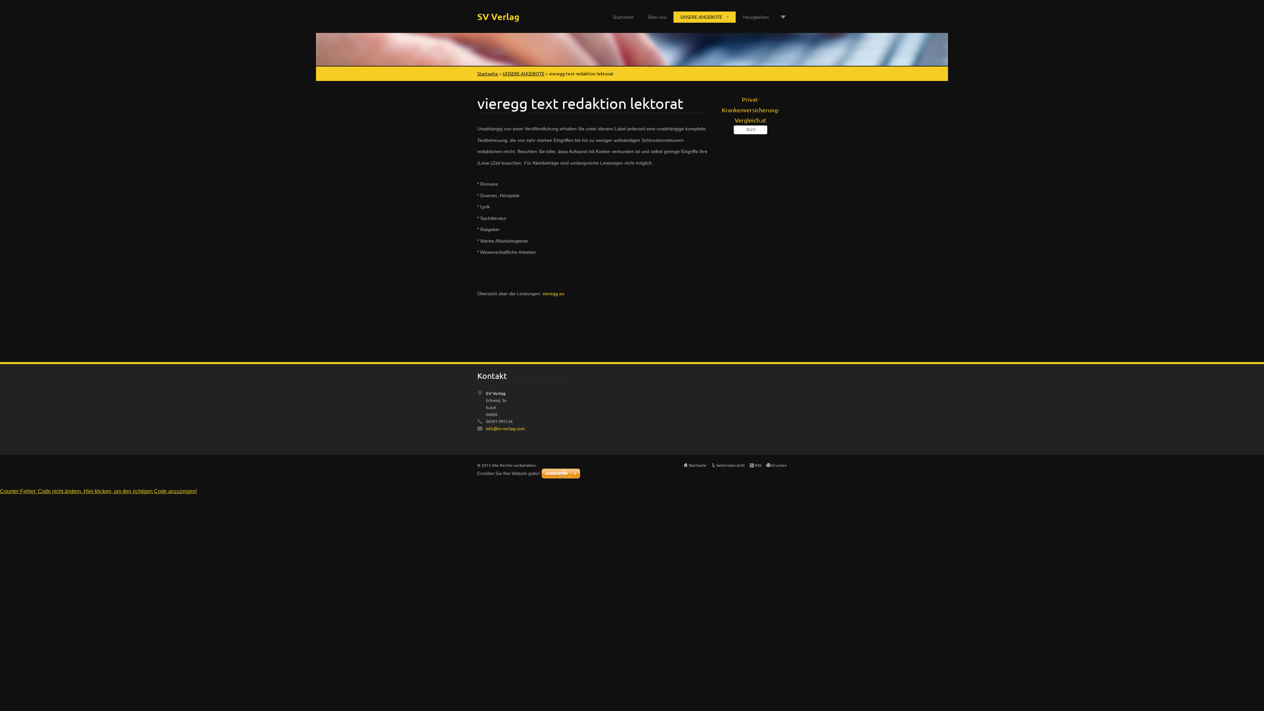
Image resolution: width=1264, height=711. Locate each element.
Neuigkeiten (756, 17)
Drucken (779, 465)
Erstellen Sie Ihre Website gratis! (508, 473)
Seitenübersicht (730, 465)
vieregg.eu (553, 293)
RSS (758, 465)
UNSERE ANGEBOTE (701, 17)
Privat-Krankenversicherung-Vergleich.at (750, 109)
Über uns (657, 17)
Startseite (623, 17)
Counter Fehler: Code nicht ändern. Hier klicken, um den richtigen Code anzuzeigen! (98, 491)
